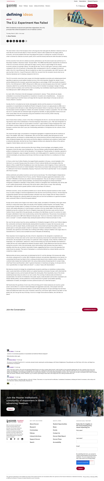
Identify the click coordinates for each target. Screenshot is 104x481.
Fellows (26, 5)
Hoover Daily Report (59, 436)
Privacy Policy (86, 476)
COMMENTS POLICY (90, 309)
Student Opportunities (60, 424)
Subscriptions (82, 1)
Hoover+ (47, 5)
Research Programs (93, 1)
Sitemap (93, 476)
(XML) (96, 476)
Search (32, 442)
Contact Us (56, 433)
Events (75, 1)
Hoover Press (57, 439)
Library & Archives (39, 5)
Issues (31, 5)
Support (10, 409)
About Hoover (34, 424)
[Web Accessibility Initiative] (10, 1)
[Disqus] (52, 330)
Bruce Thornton (12, 36)
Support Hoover (92, 5)
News (55, 427)
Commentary (34, 430)
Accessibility (57, 442)
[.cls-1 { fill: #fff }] (17, 41)
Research (33, 427)
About (20, 5)
